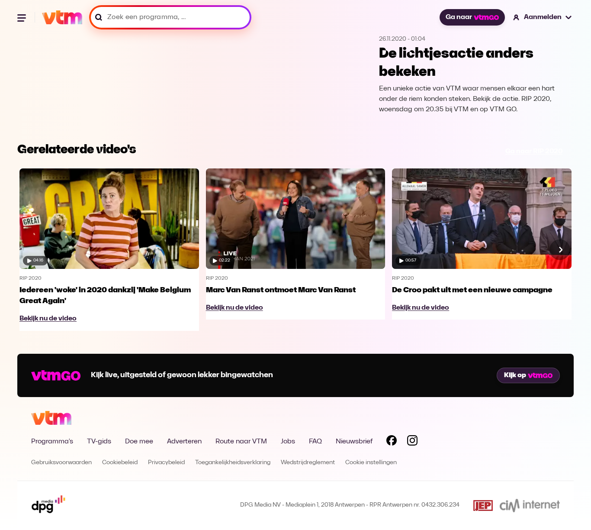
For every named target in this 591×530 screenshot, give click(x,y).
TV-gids (99, 441)
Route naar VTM (241, 441)
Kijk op (515, 375)
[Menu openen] (22, 17)
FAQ (315, 441)
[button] (543, 17)
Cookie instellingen (371, 462)
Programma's (52, 441)
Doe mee (139, 441)
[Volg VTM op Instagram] (412, 442)
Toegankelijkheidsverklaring (232, 462)
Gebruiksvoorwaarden (61, 462)
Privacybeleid (166, 462)
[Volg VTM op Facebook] (391, 442)
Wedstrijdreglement (308, 462)
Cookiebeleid (120, 462)
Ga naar (459, 17)
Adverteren (184, 441)
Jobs (288, 441)
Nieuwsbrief (354, 441)
